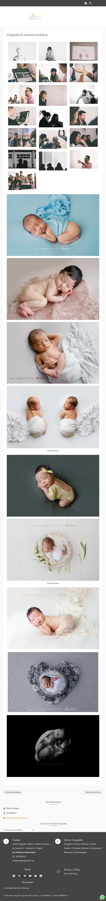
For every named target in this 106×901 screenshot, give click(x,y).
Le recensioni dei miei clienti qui (16, 888)
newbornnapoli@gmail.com (17, 818)
